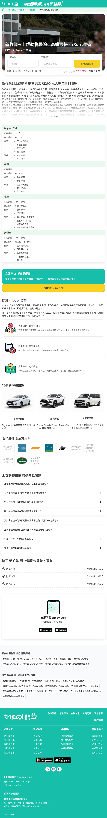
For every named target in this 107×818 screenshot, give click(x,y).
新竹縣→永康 (9, 659)
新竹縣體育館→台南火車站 (57, 686)
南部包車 (22, 9)
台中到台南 (97, 752)
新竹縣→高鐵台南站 (54, 664)
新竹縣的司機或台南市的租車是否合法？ (23, 511)
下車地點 (45, 57)
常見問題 (87, 713)
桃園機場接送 (67, 735)
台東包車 (37, 748)
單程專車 (63, 713)
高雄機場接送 (67, 748)
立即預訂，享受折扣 (53, 288)
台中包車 (37, 744)
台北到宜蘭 (97, 744)
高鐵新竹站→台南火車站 (73, 681)
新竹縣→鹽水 (37, 659)
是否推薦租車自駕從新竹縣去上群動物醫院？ (25, 492)
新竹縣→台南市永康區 (33, 664)
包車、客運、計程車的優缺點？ (19, 538)
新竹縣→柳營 (66, 659)
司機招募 (98, 713)
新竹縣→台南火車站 (12, 664)
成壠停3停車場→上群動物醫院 (16, 681)
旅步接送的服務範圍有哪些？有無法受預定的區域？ (28, 529)
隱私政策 (7, 785)
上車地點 (12, 57)
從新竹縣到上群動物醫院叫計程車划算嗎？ (24, 502)
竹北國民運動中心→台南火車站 (85, 686)
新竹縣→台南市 (81, 659)
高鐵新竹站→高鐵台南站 (14, 696)
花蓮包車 (37, 740)
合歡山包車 (9, 748)
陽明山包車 (9, 744)
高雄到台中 (97, 748)
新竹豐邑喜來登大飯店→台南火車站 (18, 691)
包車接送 (12, 9)
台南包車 (33, 9)
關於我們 (98, 719)
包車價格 (52, 713)
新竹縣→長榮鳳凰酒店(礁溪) (77, 664)
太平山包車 (9, 740)
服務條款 (17, 785)
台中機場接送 (67, 744)
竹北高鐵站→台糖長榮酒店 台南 (46, 681)
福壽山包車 (9, 752)
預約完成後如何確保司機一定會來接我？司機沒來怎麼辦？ (31, 520)
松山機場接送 (67, 740)
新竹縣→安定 (51, 659)
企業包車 (75, 713)
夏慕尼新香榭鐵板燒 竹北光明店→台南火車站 (23, 686)
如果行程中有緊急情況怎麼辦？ (19, 548)
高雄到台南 (97, 735)
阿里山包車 (9, 735)
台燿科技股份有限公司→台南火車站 (52, 691)
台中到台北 (97, 740)
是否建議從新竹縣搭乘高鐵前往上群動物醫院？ (26, 483)
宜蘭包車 (37, 735)
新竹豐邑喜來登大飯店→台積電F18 (86, 691)
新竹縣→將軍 (23, 659)
